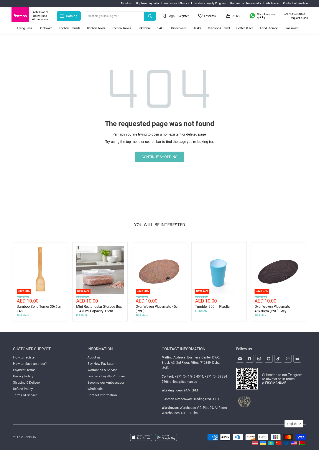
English (292, 423)
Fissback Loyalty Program (209, 3)
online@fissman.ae (183, 382)
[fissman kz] (271, 444)
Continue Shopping (159, 157)
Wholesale (272, 3)
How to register (24, 357)
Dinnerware (178, 28)
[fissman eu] (286, 444)
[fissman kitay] (278, 444)
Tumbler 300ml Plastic (212, 306)
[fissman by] (302, 444)
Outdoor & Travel (219, 28)
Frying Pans (24, 28)
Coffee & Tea (244, 28)
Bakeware (144, 28)
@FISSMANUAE (274, 383)
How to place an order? (30, 364)
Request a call (299, 18)
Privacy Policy (23, 376)
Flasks (196, 28)
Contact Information (295, 3)
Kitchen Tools (96, 28)
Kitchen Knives (121, 28)
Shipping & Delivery (27, 383)
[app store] (141, 438)
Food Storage (269, 28)
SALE (161, 28)
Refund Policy (23, 389)
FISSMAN (23, 315)
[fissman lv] (255, 444)
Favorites (210, 16)
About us (126, 3)
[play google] (166, 438)
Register (183, 16)
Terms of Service (25, 395)
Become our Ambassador (245, 3)
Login (171, 16)
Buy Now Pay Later (147, 3)
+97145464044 (294, 14)
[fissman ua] (263, 444)
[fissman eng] (294, 444)
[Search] (150, 16)
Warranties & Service (176, 3)
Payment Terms (24, 370)
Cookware (45, 28)
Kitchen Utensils (69, 28)
